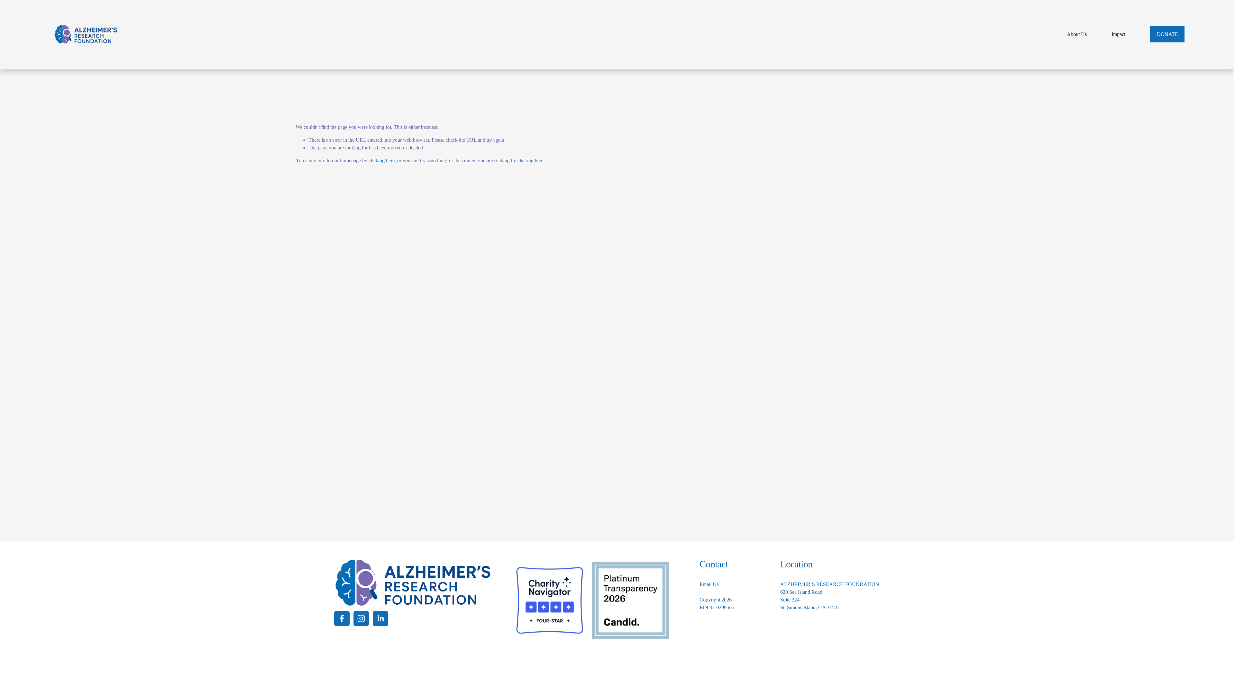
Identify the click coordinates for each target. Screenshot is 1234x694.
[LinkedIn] (380, 618)
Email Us (709, 584)
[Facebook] (342, 618)
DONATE (1167, 34)
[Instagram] (361, 618)
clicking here (382, 160)
